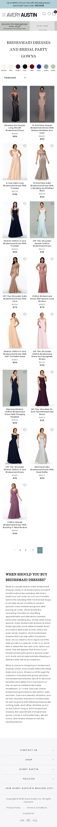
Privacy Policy (14, 807)
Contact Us (29, 750)
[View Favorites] (49, 13)
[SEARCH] (44, 13)
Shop (29, 759)
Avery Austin (28, 769)
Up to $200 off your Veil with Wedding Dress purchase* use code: (28, 4)
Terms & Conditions (37, 807)
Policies (29, 779)
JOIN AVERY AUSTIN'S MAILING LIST (29, 788)
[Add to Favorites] (25, 88)
